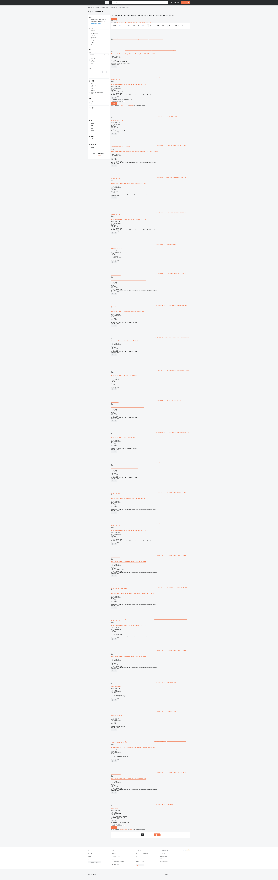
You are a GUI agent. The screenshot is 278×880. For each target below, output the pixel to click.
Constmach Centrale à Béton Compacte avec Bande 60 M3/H (127, 407)
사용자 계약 (131, 105)
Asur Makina (114, 808)
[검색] (114, 3)
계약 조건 (114, 853)
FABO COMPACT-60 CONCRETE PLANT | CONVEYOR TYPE (128, 498)
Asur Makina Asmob (116, 715)
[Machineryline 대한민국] (95, 2)
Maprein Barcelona (116, 248)
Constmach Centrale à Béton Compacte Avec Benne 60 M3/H (128, 311)
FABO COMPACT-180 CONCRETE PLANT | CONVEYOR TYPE (128, 625)
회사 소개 (90, 853)
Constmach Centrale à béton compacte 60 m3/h (124, 437)
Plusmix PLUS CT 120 (117, 120)
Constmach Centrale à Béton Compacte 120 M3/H (124, 341)
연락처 (89, 859)
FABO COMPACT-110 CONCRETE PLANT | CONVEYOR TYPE (128, 84)
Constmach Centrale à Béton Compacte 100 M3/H (124, 375)
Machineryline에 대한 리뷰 (118, 861)
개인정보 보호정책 (123, 105)
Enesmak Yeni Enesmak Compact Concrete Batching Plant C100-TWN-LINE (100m (133, 53)
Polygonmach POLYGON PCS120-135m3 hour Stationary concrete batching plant (133, 747)
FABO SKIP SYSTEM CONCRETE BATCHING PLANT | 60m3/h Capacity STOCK (133, 593)
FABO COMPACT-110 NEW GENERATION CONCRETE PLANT (128, 280)
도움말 (89, 856)
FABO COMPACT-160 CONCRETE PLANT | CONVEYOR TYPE (128, 219)
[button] (112, 66)
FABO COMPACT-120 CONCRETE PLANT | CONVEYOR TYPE (128, 183)
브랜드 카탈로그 (115, 864)
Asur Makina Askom (116, 686)
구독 (114, 103)
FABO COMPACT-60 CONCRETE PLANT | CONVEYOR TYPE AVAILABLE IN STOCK (134, 152)
